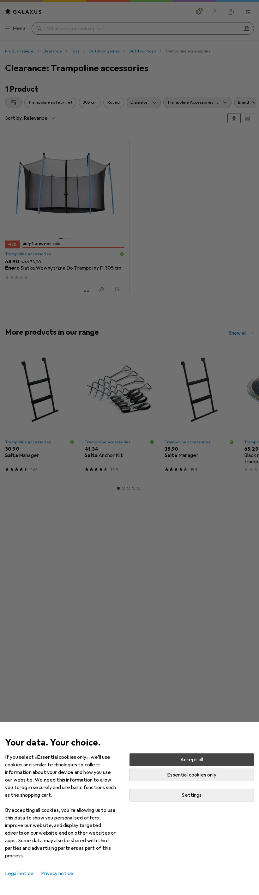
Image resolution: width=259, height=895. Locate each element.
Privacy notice (57, 873)
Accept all (191, 760)
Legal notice (19, 873)
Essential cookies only (191, 775)
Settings (192, 795)
